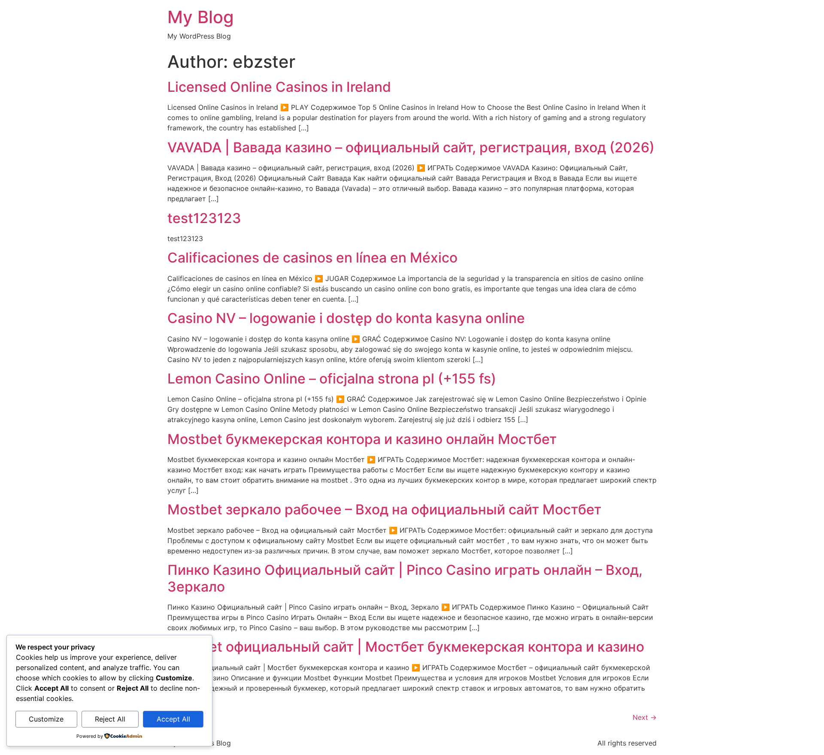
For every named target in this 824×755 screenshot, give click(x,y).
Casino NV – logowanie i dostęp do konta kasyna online (346, 318)
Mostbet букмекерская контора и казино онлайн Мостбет (362, 439)
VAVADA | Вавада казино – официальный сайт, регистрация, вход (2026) (410, 147)
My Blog (200, 16)
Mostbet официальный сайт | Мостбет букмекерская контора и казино (405, 646)
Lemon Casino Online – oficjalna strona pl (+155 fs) (331, 378)
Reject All (110, 719)
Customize (46, 719)
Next (645, 717)
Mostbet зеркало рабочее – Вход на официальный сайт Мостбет (384, 509)
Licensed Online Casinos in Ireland (279, 87)
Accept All (173, 719)
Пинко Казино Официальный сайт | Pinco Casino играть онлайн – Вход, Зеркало (404, 578)
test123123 (204, 218)
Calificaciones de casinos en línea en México (312, 257)
